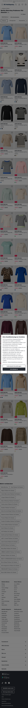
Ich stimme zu (14, 369)
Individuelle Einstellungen (14, 366)
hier (13, 358)
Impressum (20, 362)
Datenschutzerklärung (12, 362)
